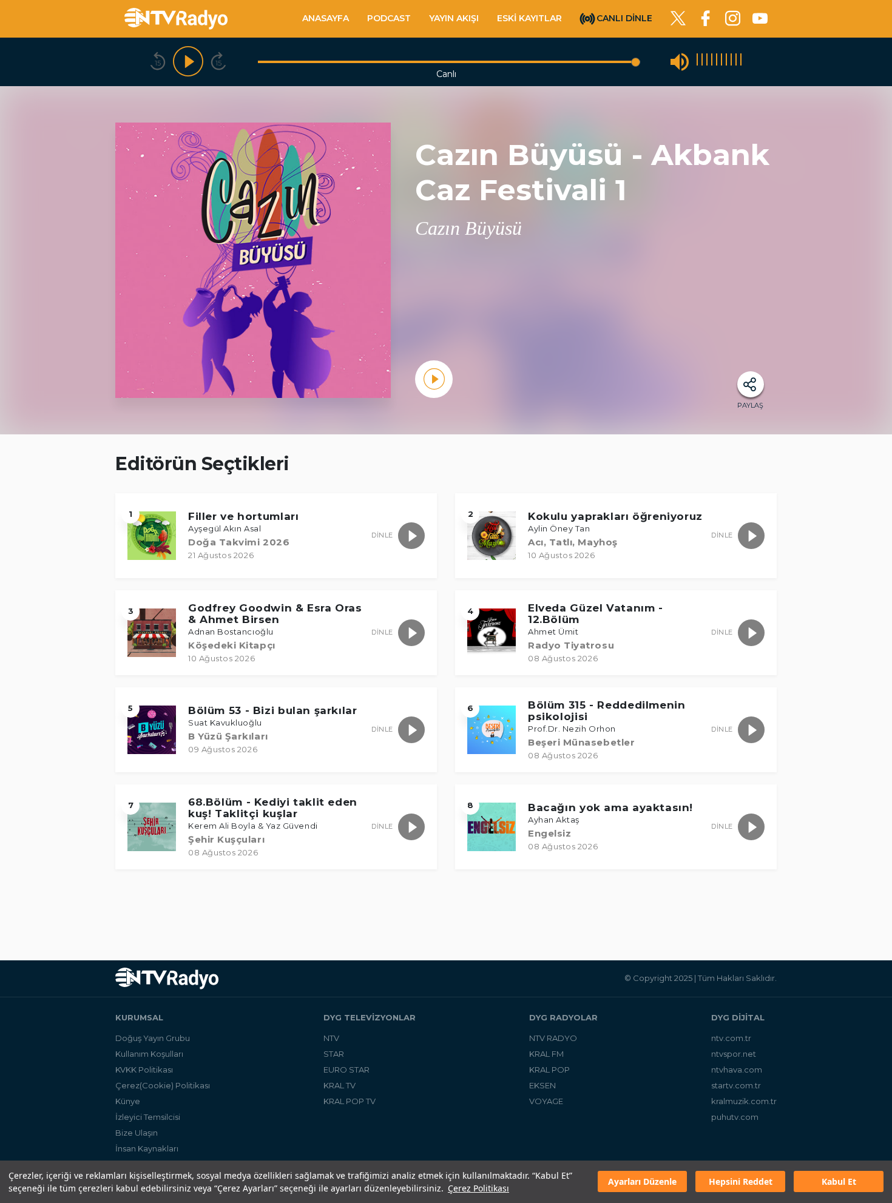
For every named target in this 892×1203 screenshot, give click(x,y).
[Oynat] (188, 62)
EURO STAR (346, 1069)
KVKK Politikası (144, 1069)
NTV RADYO (553, 1038)
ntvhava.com (736, 1069)
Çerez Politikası (478, 1188)
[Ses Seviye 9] (736, 61)
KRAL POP (549, 1069)
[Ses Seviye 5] (716, 61)
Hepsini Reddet (740, 1182)
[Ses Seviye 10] (740, 61)
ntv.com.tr (731, 1038)
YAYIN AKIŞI (454, 18)
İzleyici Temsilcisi (147, 1117)
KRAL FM (546, 1054)
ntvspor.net (733, 1054)
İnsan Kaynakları (146, 1148)
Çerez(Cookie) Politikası (162, 1085)
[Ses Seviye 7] (726, 61)
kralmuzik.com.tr (744, 1101)
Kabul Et (839, 1182)
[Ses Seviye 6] (721, 61)
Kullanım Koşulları (149, 1054)
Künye (127, 1101)
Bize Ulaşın (136, 1132)
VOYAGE (546, 1101)
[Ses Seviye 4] (711, 61)
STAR (333, 1054)
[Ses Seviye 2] (702, 61)
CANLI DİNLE (624, 17)
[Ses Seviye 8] (731, 61)
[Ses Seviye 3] (706, 61)
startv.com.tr (736, 1085)
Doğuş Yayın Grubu (152, 1038)
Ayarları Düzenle (642, 1182)
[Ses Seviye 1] (697, 61)
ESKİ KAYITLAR (529, 18)
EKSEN (542, 1085)
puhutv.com (735, 1117)
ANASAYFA (325, 18)
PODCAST (389, 18)
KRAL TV (339, 1085)
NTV (331, 1038)
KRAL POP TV (349, 1101)
